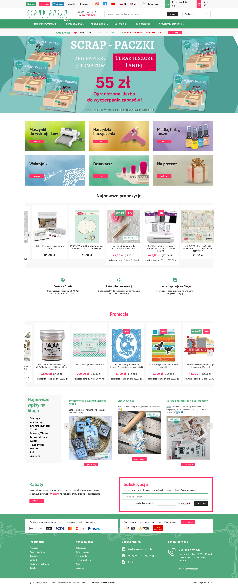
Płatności (33, 547)
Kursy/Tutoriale (38, 437)
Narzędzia (120, 24)
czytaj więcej (37, 501)
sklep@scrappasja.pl (86, 12)
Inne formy (35, 422)
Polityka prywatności (39, 563)
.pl (208, 582)
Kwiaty (33, 440)
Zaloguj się (81, 547)
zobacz (55, 136)
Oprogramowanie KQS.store (103, 582)
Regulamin (34, 555)
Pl (125, 4)
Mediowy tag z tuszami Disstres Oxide (86, 402)
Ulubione (80, 567)
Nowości (31, 3)
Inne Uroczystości (39, 425)
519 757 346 (190, 550)
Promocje (44, 3)
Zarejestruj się (82, 551)
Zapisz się (200, 503)
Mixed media (98, 24)
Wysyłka (71, 3)
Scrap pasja (47, 14)
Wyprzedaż (58, 3)
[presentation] (28, 235)
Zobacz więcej (63, 288)
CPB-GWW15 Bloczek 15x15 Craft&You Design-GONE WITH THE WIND (193, 248)
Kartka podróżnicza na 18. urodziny (186, 400)
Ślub (31, 452)
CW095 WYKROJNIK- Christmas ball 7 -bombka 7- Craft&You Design (82, 247)
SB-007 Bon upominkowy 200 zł (82, 364)
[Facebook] (105, 4)
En (135, 4)
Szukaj (172, 14)
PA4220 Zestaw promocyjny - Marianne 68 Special (193, 365)
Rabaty (32, 567)
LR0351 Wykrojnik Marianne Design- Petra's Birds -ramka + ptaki (119, 365)
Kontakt (84, 3)
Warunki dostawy (37, 551)
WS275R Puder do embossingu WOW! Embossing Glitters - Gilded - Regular (45, 367)
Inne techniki (142, 24)
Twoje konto (81, 555)
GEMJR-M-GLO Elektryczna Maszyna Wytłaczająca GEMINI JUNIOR (156, 248)
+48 (86, 15)
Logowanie (153, 3)
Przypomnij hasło (83, 559)
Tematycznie (40, 30)
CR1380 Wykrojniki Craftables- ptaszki (156, 365)
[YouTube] (113, 4)
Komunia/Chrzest (39, 433)
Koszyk (79, 563)
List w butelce (125, 400)
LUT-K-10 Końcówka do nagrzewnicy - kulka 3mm (119, 247)
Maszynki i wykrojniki (45, 24)
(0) (207, 3)
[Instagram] (97, 4)
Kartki (33, 429)
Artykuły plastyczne (170, 24)
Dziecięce (34, 418)
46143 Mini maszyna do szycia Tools (45, 247)
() (179, 4)
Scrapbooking (74, 24)
